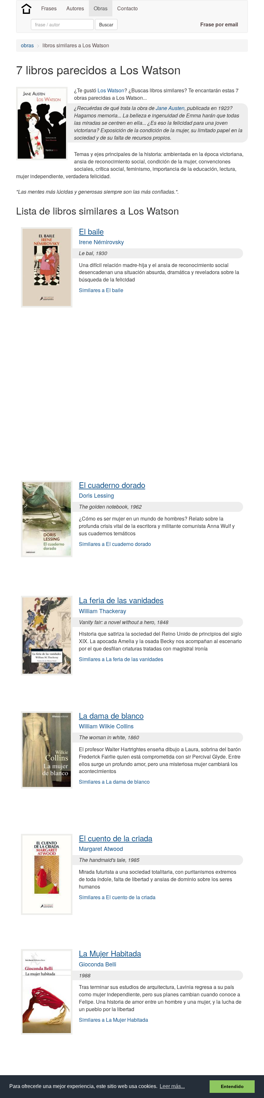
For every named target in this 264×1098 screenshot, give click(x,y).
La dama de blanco (111, 715)
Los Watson (111, 90)
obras (27, 45)
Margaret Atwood (101, 848)
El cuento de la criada (115, 838)
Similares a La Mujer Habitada (113, 1019)
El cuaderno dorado (112, 484)
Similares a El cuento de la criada (117, 897)
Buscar (106, 24)
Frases (49, 8)
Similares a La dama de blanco (114, 781)
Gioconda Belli (97, 964)
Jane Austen (170, 108)
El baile (91, 231)
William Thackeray (102, 610)
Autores (75, 8)
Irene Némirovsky (101, 241)
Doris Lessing (96, 495)
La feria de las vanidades (121, 599)
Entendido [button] (232, 1086)
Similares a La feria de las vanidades (121, 659)
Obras (101, 8)
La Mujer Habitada (110, 953)
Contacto (127, 8)
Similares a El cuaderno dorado (115, 544)
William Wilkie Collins (106, 726)
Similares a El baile (101, 290)
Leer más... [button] (172, 1086)
